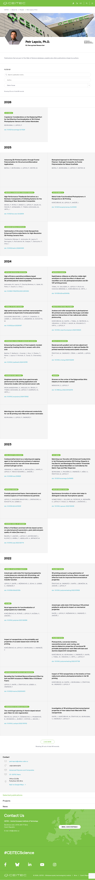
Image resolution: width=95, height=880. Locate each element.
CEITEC (6, 10)
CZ (81, 3)
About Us (14, 10)
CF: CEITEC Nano (15, 774)
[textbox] (47, 85)
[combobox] (47, 85)
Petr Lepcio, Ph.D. (32, 10)
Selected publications (12, 795)
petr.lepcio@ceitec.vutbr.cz (18, 761)
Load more (47, 742)
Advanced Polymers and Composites (21, 770)
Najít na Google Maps (16, 784)
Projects (6, 800)
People (22, 10)
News (5, 806)
